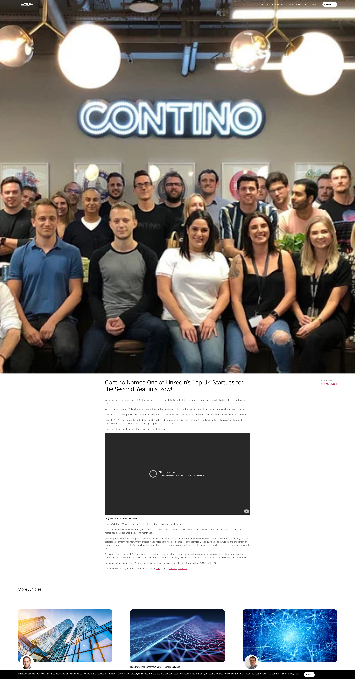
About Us (265, 4)
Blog (307, 4)
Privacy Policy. (294, 673)
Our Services (278, 4)
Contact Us (329, 4)
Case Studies (295, 4)
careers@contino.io (178, 568)
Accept (309, 675)
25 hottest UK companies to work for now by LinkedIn (198, 400)
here (158, 568)
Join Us (315, 4)
